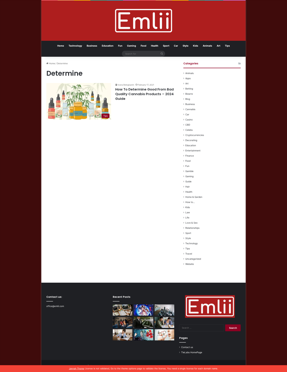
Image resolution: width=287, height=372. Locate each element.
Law (187, 212)
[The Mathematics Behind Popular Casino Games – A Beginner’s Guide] (143, 334)
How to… (190, 202)
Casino (189, 119)
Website (189, 264)
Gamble (189, 171)
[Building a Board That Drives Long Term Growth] (164, 310)
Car (176, 45)
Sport (166, 45)
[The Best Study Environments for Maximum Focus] (122, 334)
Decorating (191, 140)
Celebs (189, 130)
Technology (75, 45)
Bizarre (189, 94)
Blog (187, 99)
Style (185, 45)
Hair (187, 186)
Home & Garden (193, 197)
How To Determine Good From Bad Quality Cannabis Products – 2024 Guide (144, 94)
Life (187, 217)
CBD (187, 124)
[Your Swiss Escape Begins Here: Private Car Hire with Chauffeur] (143, 322)
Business (92, 45)
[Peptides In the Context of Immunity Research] (164, 334)
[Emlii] (143, 20)
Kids (195, 45)
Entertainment (192, 150)
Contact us (187, 347)
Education (107, 45)
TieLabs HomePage (191, 352)
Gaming (131, 45)
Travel (188, 253)
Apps (188, 78)
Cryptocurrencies (194, 135)
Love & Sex (191, 222)
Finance (189, 155)
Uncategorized (193, 259)
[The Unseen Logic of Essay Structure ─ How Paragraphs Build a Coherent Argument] (164, 322)
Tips (227, 45)
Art (218, 45)
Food (143, 45)
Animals (207, 45)
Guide (188, 181)
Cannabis (190, 109)
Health (154, 45)
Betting (189, 88)
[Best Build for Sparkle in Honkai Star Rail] (143, 310)
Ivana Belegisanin (126, 85)
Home (60, 45)
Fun (120, 45)
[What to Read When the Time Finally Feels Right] (122, 322)
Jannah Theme (76, 368)
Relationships (192, 228)
